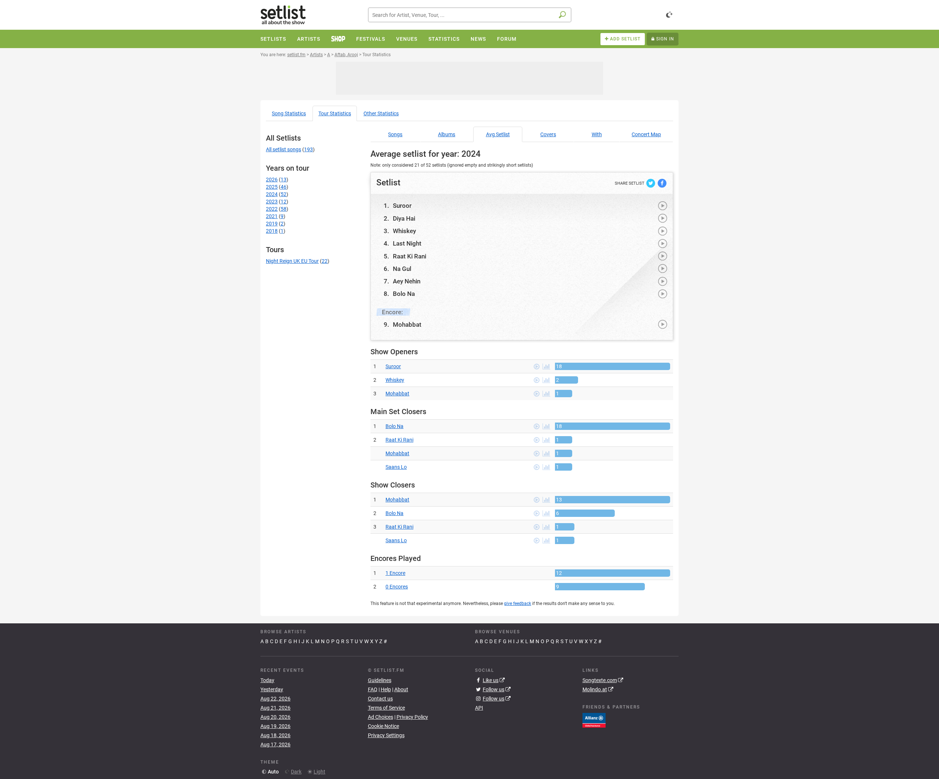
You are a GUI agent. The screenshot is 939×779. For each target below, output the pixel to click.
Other (381, 113)
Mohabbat (407, 324)
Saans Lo (396, 467)
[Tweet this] (651, 183)
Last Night (407, 243)
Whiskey (404, 231)
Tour (334, 113)
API (479, 708)
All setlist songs (283, 149)
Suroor (402, 205)
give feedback (517, 603)
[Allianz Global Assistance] (594, 719)
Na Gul (402, 268)
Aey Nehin (406, 281)
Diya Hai (404, 218)
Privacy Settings (386, 735)
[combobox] (469, 14)
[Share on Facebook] (662, 183)
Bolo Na (404, 293)
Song (289, 113)
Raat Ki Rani (409, 256)
